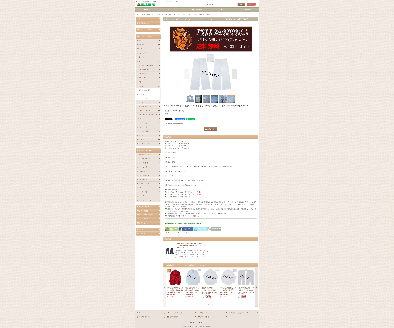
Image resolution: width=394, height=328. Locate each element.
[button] (221, 10)
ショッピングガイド (179, 196)
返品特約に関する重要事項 (174, 123)
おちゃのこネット (194, 326)
